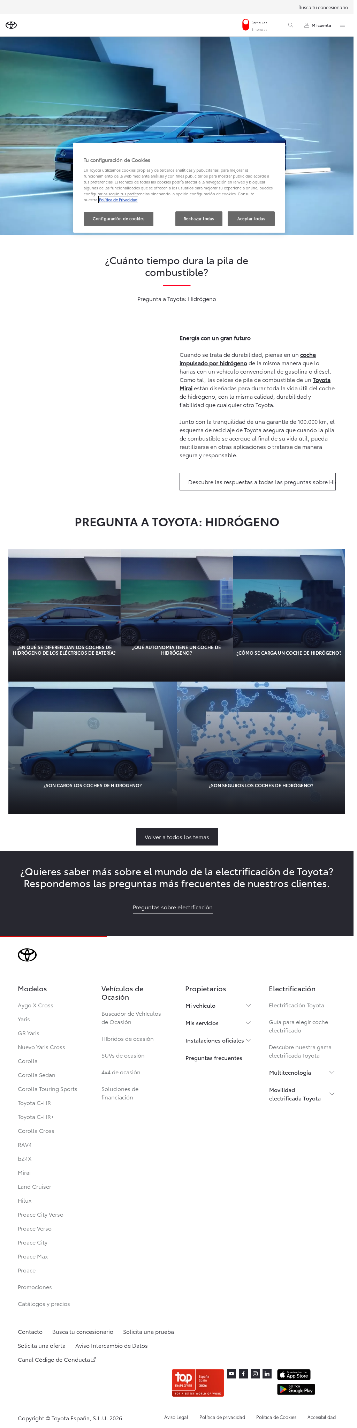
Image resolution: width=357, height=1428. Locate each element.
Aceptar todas (251, 218)
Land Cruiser (34, 1186)
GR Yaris (28, 1033)
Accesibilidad (321, 1417)
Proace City (32, 1242)
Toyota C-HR (34, 1102)
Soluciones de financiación (119, 1092)
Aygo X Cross (35, 1005)
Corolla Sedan (36, 1074)
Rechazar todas (199, 218)
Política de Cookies (276, 1417)
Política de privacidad (222, 1417)
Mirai (24, 1172)
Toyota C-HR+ (36, 1116)
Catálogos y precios (44, 1303)
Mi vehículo (200, 1005)
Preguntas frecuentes (213, 1057)
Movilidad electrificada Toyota (295, 1093)
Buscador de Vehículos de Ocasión (131, 1017)
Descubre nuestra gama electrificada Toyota (300, 1051)
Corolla (28, 1061)
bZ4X (25, 1158)
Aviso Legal (176, 1417)
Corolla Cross (36, 1130)
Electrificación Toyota (296, 1005)
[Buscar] (291, 25)
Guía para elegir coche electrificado (298, 1025)
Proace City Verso (40, 1214)
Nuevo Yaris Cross (41, 1047)
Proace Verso (35, 1228)
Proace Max (33, 1256)
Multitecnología (290, 1072)
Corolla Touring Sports (47, 1088)
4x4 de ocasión (120, 1072)
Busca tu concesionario (323, 7)
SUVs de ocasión (123, 1055)
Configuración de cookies (119, 218)
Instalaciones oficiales (214, 1040)
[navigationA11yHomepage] (11, 25)
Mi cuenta (321, 25)
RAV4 (25, 1144)
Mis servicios (202, 1023)
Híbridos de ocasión (127, 1038)
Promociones (35, 1287)
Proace (27, 1270)
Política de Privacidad (118, 199)
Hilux (24, 1200)
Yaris (24, 1019)
